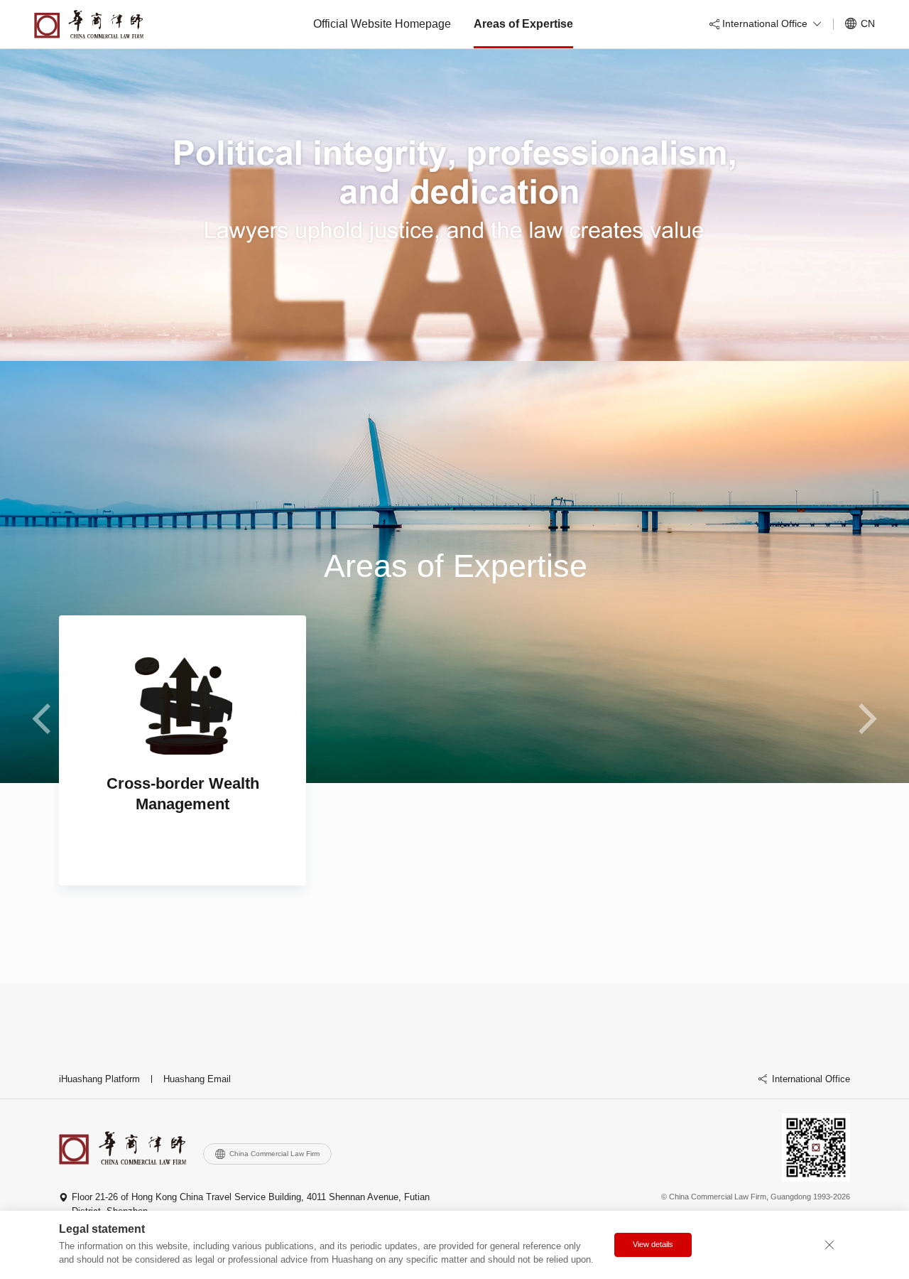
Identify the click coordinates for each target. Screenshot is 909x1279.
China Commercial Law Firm (274, 1153)
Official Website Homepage (382, 24)
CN (868, 23)
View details (653, 1244)
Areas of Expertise (523, 24)
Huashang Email (197, 1079)
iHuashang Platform (99, 1079)
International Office (811, 1079)
